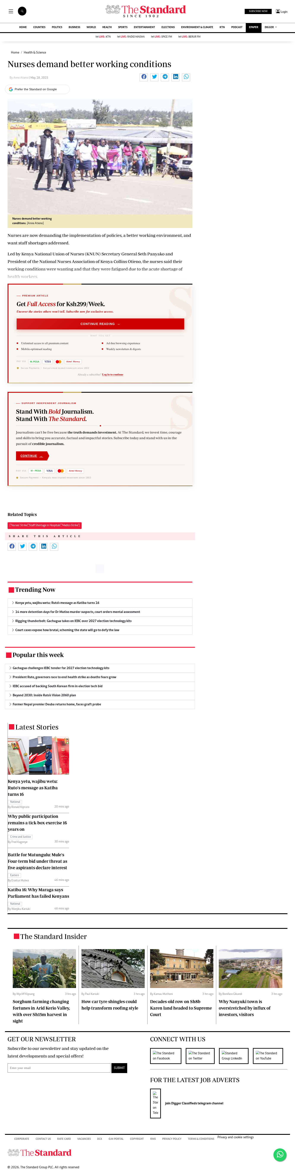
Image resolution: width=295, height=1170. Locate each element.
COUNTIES (39, 27)
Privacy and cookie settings (235, 1137)
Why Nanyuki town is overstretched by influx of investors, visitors (245, 1008)
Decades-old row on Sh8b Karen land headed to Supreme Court (181, 1008)
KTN (222, 27)
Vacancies (84, 1139)
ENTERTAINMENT (144, 27)
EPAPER (253, 27)
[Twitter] (202, 1056)
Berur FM (191, 37)
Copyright (137, 1139)
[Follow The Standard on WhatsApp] (279, 1154)
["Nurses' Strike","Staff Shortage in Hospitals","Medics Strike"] (45, 525)
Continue (32, 456)
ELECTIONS (168, 27)
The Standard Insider (53, 936)
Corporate (21, 1139)
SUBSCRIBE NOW (258, 11)
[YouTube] (270, 1056)
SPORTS (122, 27)
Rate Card (64, 1139)
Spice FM (163, 37)
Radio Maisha (133, 37)
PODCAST (237, 27)
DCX (99, 1139)
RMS (153, 1139)
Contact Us (43, 1139)
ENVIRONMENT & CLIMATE (197, 27)
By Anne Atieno (19, 77)
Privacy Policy (171, 1139)
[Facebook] (168, 1056)
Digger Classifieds (184, 1103)
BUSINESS (74, 27)
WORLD (91, 27)
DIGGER (269, 27)
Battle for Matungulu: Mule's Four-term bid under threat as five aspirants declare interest (37, 861)
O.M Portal (116, 1139)
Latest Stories (37, 727)
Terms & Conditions (201, 1139)
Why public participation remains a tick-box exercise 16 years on (37, 823)
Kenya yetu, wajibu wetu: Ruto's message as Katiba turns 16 (33, 788)
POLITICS (57, 27)
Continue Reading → (101, 324)
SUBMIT (119, 1068)
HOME (23, 27)
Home (15, 52)
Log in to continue (112, 374)
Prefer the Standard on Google (36, 89)
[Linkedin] (236, 1056)
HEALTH (107, 27)
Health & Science (35, 52)
